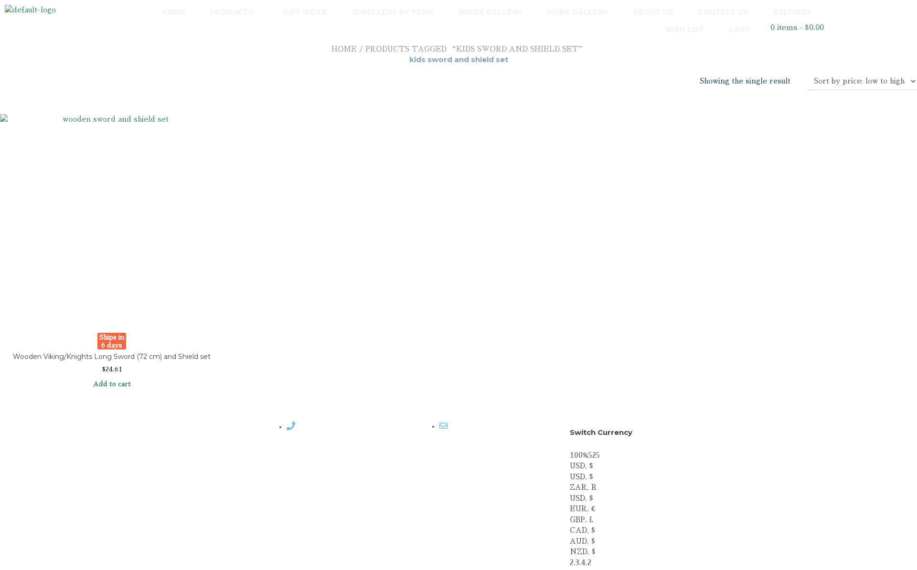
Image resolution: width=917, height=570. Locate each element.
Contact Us (723, 12)
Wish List (684, 29)
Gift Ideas (304, 12)
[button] (234, 12)
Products (232, 12)
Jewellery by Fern (392, 12)
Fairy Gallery (577, 12)
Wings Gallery (490, 12)
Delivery (792, 12)
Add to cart (112, 383)
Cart (739, 29)
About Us (653, 12)
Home (173, 12)
